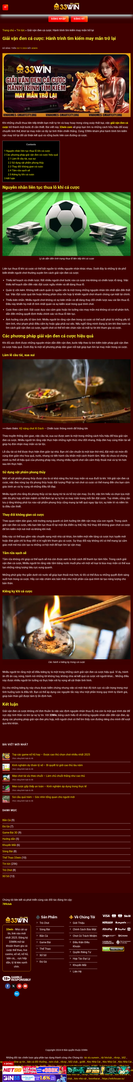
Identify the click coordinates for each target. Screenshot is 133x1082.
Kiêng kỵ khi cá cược (21, 174)
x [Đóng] (8, 1064)
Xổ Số (5, 876)
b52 (124, 1057)
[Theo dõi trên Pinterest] (19, 986)
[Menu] (5, 7)
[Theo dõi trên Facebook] (7, 986)
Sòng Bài (7, 851)
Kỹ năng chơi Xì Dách (31, 428)
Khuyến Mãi (9, 845)
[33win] (66, 7)
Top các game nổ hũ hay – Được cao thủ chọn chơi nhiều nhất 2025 (51, 754)
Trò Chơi (7, 870)
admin (34, 48)
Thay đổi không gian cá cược (25, 166)
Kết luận (9, 178)
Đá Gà (6, 826)
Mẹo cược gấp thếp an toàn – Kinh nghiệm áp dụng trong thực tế (49, 786)
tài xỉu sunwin (91, 1057)
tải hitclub (106, 1057)
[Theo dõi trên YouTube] (25, 986)
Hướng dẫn (8, 838)
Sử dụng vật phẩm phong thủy (26, 162)
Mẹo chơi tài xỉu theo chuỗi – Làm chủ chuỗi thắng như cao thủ (48, 775)
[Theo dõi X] (13, 986)
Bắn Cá (6, 820)
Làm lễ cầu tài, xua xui (22, 158)
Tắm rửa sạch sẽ (19, 170)
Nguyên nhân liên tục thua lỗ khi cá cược (27, 150)
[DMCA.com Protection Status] (113, 948)
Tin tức (21, 30)
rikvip (117, 1057)
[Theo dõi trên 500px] (16, 994)
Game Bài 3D (10, 832)
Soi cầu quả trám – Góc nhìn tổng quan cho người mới (43, 797)
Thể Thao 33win (11, 857)
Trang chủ (8, 30)
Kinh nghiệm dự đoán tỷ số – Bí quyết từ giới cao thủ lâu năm (47, 765)
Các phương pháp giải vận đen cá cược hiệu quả (31, 154)
